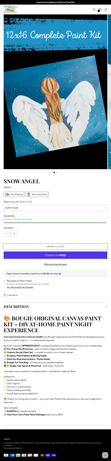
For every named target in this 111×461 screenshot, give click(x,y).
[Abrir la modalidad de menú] (106, 9)
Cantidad (8, 228)
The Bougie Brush (26, 443)
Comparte (12, 295)
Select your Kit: (18, 201)
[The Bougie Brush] (10, 9)
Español (7, 439)
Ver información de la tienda (20, 287)
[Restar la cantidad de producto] (14, 233)
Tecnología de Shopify (13, 448)
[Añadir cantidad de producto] (6, 233)
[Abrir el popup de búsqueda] (94, 9)
